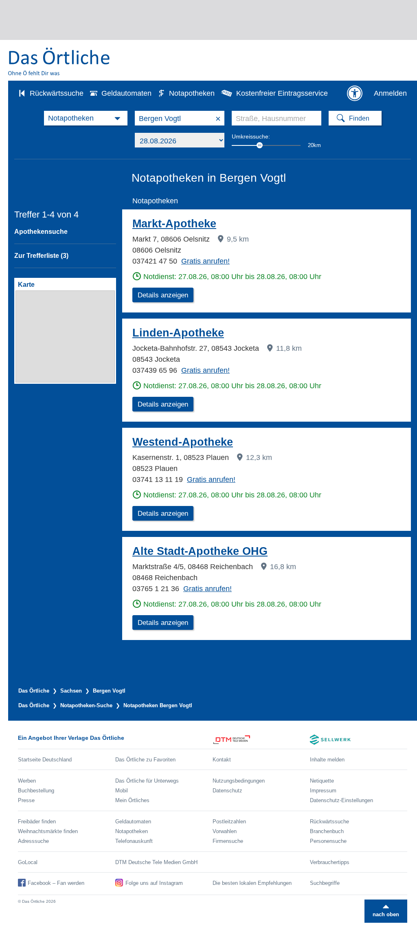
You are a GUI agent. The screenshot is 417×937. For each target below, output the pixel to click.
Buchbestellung (36, 790)
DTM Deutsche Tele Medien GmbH (156, 862)
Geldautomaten (126, 93)
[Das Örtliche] (59, 61)
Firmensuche (228, 841)
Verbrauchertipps (329, 862)
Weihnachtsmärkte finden (48, 831)
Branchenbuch (327, 831)
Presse (26, 800)
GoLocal (27, 862)
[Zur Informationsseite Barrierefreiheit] (355, 93)
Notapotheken (192, 93)
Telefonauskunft (134, 841)
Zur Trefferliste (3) (41, 255)
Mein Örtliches (132, 800)
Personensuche (328, 841)
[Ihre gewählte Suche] (85, 118)
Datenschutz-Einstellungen (341, 800)
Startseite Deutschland (45, 760)
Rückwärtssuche (56, 93)
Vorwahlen (225, 831)
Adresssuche (33, 841)
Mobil (121, 790)
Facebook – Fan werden (56, 883)
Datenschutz (227, 790)
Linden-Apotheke (178, 333)
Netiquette (322, 781)
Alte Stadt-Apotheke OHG (200, 551)
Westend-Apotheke (182, 442)
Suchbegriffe (325, 883)
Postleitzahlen (229, 821)
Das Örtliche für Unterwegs (147, 781)
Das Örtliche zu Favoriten (145, 760)
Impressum (323, 790)
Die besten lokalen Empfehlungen (252, 883)
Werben (27, 781)
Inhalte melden (327, 760)
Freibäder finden (37, 821)
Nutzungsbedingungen (239, 781)
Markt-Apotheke (174, 224)
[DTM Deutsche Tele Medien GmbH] (261, 740)
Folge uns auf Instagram (154, 883)
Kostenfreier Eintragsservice (282, 93)
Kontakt (222, 760)
